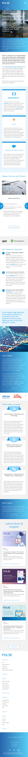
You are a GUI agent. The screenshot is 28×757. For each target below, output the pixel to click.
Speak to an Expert (14, 514)
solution (18, 107)
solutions (13, 264)
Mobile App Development (7, 670)
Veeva (16, 137)
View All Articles (14, 646)
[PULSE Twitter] (18, 750)
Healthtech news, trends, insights (10, 563)
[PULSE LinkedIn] (9, 750)
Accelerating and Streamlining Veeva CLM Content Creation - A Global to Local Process (13, 627)
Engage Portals (5, 688)
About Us (4, 718)
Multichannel (5, 668)
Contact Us (16, 3)
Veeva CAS (4, 666)
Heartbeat (6, 103)
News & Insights (5, 722)
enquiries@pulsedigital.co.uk (14, 737)
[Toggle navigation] (25, 3)
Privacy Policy (14, 744)
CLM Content (5, 683)
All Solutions (4, 674)
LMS (3, 707)
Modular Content (5, 664)
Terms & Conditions (14, 742)
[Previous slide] (1, 206)
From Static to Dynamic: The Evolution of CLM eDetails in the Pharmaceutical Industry (13, 553)
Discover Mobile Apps (14, 227)
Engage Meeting (5, 687)
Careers (4, 720)
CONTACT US (14, 388)
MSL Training (5, 705)
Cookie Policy (14, 746)
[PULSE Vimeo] (14, 750)
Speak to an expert (8, 34)
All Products (4, 711)
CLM (3, 662)
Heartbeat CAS (5, 700)
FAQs (3, 724)
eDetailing (4, 703)
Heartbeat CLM (5, 702)
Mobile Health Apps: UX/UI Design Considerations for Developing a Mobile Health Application (13, 591)
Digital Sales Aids (6, 681)
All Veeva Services (6, 692)
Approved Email (5, 685)
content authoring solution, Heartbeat (13, 66)
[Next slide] (26, 206)
